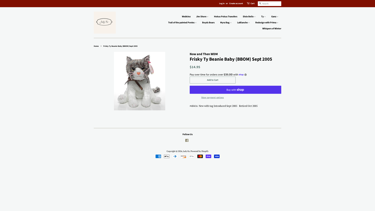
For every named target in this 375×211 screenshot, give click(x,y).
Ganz (274, 16)
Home (96, 46)
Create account (236, 3)
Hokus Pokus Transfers (225, 16)
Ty (262, 16)
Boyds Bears (208, 22)
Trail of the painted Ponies (181, 22)
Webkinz (186, 16)
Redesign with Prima (266, 22)
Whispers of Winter (271, 28)
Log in (222, 3)
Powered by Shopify (199, 151)
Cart (252, 3)
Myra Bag (225, 22)
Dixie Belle (248, 16)
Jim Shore (201, 16)
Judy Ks (186, 151)
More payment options (212, 97)
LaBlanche (242, 22)
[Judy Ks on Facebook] (187, 140)
